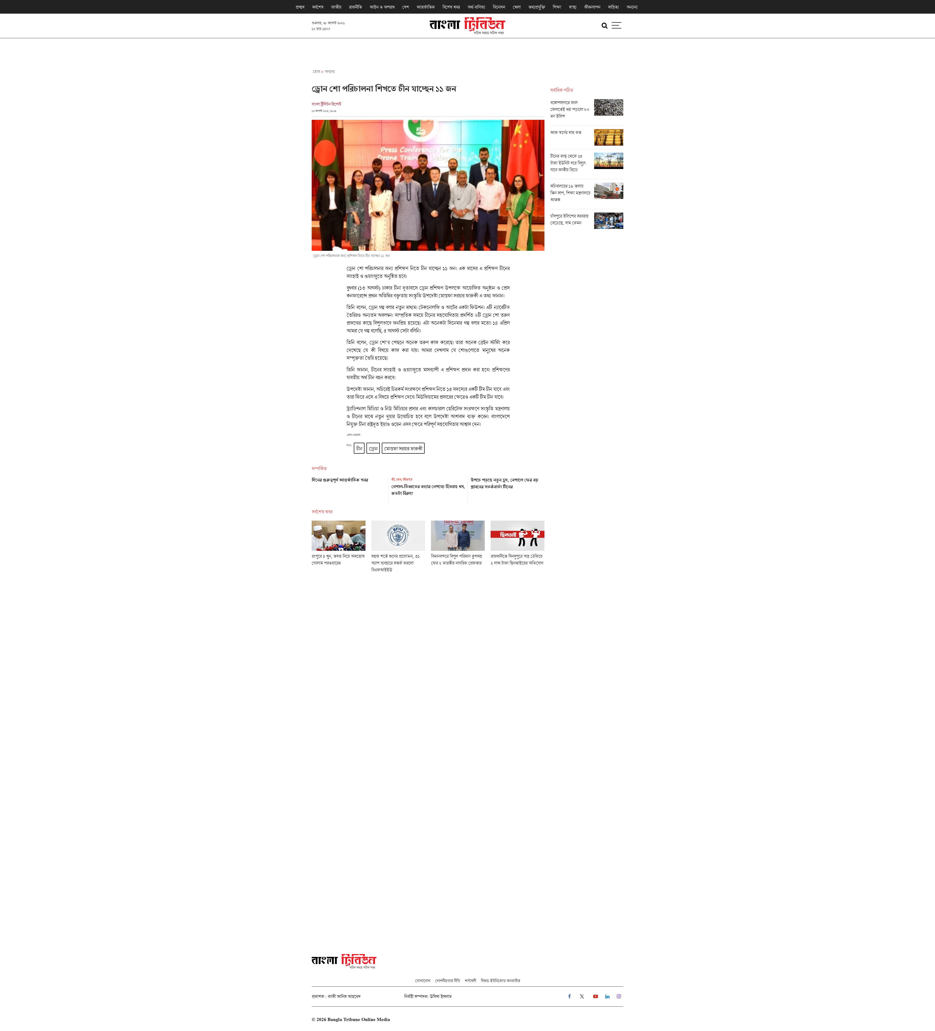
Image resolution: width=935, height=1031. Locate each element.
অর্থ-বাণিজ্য (476, 7)
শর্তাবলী (470, 980)
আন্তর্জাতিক (426, 7)
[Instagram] (618, 997)
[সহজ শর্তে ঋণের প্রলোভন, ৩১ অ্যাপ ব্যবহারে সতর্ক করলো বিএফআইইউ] (398, 548)
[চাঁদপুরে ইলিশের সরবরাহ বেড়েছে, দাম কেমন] (586, 221)
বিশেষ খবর (451, 7)
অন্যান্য (631, 7)
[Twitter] (582, 997)
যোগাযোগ (422, 980)
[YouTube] (595, 997)
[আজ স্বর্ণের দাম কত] (586, 139)
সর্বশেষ (317, 7)
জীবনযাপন (592, 7)
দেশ (405, 7)
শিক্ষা (557, 7)
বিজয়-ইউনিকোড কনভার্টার (500, 980)
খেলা (517, 7)
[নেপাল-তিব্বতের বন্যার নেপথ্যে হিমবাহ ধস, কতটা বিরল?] (428, 489)
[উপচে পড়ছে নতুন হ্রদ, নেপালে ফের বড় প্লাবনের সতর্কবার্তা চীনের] (507, 489)
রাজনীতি (355, 7)
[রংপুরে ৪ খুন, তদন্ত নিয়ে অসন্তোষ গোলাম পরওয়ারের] (338, 548)
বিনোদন (499, 7)
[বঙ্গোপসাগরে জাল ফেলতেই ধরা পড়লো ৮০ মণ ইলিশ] (586, 112)
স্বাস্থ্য (572, 7)
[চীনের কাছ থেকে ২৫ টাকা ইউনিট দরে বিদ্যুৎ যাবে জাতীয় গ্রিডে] (586, 166)
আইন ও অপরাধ (382, 7)
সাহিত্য (613, 7)
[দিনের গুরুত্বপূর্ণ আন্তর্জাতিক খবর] (348, 489)
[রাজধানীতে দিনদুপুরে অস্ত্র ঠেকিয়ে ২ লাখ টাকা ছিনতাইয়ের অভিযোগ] (517, 548)
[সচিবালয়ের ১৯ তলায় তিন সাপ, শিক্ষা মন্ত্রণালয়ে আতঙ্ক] (586, 196)
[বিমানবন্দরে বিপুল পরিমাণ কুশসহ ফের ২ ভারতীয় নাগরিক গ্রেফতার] (458, 548)
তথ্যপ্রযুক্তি (536, 7)
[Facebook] (569, 997)
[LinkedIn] (607, 997)
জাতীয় (336, 7)
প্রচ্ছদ (300, 7)
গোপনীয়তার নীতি (447, 980)
